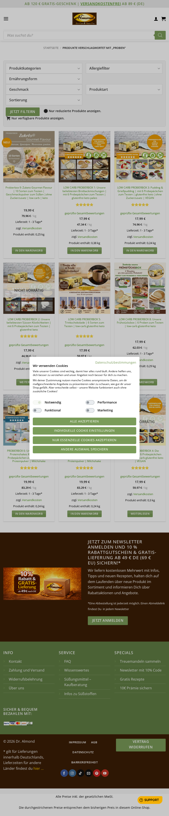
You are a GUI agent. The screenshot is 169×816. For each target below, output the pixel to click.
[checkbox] (37, 402)
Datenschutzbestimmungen (115, 362)
